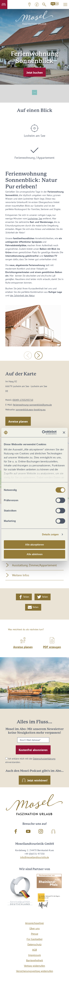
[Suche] (44, 4)
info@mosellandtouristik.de (34, 857)
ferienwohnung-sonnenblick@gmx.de (32, 404)
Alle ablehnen (35, 554)
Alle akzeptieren (34, 544)
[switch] (60, 500)
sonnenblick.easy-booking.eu (31, 409)
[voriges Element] (28, 355)
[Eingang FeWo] (33, 325)
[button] (3, 4)
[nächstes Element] (38, 355)
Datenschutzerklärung (44, 758)
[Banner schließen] (64, 432)
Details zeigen (50, 534)
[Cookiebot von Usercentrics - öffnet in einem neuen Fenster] (43, 432)
